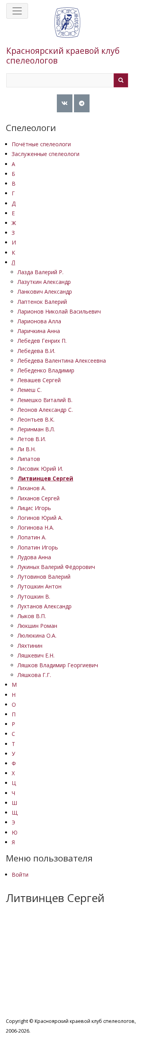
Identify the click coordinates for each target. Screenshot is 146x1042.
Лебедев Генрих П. (42, 340)
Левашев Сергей (39, 380)
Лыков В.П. (32, 616)
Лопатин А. (32, 537)
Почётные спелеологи (41, 144)
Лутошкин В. (34, 596)
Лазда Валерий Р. (40, 272)
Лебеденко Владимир (46, 370)
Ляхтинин (30, 645)
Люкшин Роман (37, 625)
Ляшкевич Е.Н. (36, 655)
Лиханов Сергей (39, 498)
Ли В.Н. (27, 449)
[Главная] (67, 30)
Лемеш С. (30, 389)
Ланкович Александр (45, 291)
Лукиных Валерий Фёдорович (56, 567)
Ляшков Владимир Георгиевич (58, 665)
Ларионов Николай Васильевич (59, 311)
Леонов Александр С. (45, 409)
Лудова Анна (34, 557)
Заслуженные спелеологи (45, 154)
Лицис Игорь (34, 508)
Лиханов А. (32, 488)
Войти (20, 874)
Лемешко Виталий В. (45, 400)
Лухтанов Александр (45, 606)
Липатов (29, 459)
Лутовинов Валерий (44, 576)
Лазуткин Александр (44, 281)
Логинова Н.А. (36, 527)
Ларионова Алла (39, 321)
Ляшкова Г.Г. (34, 675)
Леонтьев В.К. (36, 419)
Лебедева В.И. (36, 350)
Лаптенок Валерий (42, 301)
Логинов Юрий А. (40, 517)
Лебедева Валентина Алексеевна (62, 360)
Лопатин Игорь (38, 547)
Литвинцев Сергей (45, 478)
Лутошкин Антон (40, 586)
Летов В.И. (32, 439)
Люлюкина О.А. (37, 635)
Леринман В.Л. (36, 429)
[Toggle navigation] (17, 11)
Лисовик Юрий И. (40, 468)
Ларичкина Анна (39, 331)
